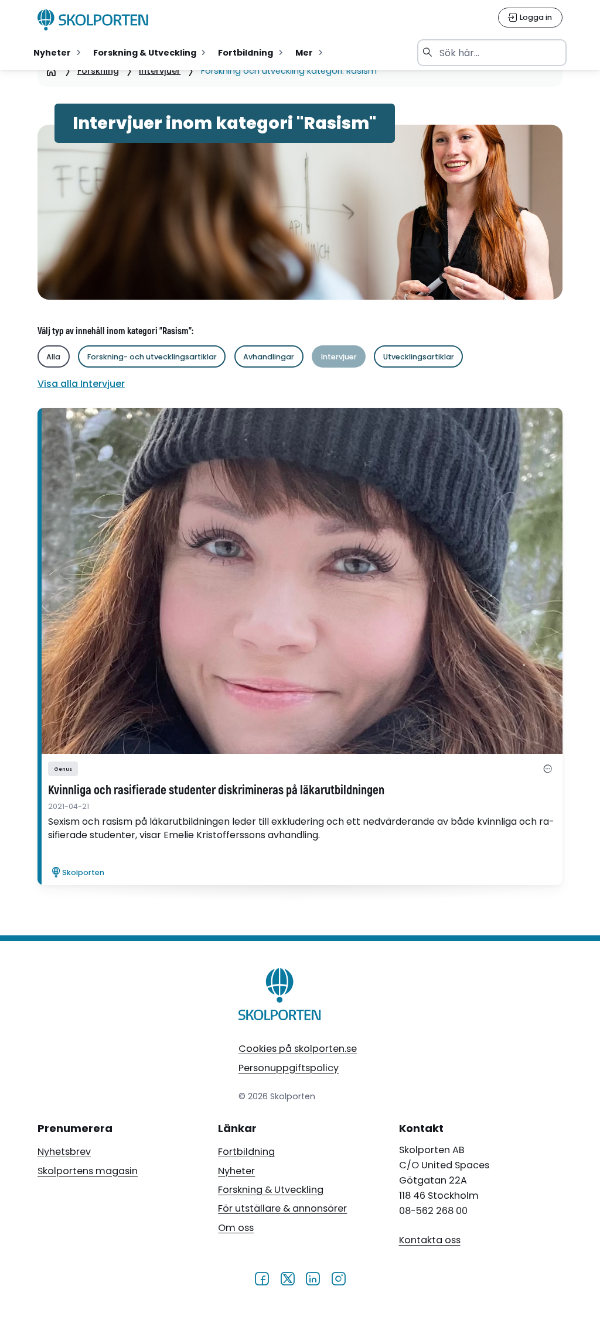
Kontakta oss (430, 1240)
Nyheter (236, 1171)
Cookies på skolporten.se (297, 1048)
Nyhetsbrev (64, 1151)
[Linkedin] (312, 1278)
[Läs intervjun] (300, 581)
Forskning (98, 71)
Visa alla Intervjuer (81, 383)
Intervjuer (159, 71)
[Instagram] (338, 1278)
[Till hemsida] (280, 996)
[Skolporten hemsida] (93, 20)
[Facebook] (261, 1278)
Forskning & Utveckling (270, 1189)
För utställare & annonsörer (282, 1208)
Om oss (236, 1227)
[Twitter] (287, 1278)
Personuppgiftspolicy (288, 1068)
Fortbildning (246, 1151)
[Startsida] (51, 71)
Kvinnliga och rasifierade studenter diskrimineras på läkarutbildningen (216, 790)
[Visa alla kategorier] (547, 768)
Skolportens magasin (88, 1171)
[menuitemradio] (58, 52)
